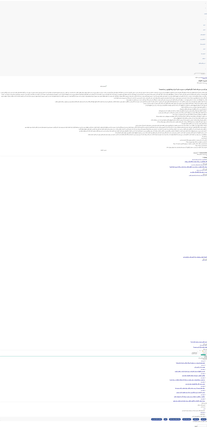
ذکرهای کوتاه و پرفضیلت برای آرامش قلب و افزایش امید (195, 257)
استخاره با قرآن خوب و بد (156, 419)
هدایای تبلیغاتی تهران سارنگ (175, 419)
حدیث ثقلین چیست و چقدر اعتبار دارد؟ (199, 341)
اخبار (204, 29)
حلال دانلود (203, 419)
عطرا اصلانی (202, 412)
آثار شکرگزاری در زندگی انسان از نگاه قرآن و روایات (196, 161)
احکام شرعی (202, 39)
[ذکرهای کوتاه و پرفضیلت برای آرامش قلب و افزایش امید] (126, 215)
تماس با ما (203, 53)
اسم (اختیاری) (194, 352)
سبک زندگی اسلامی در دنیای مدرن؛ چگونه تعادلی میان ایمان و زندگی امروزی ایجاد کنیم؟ (188, 166)
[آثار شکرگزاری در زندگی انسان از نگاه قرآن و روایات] (199, 159)
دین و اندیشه (203, 77)
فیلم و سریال (202, 44)
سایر (204, 48)
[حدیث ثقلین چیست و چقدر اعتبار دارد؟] (126, 299)
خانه (206, 77)
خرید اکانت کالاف (202, 63)
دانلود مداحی (202, 34)
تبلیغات (203, 58)
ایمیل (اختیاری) (194, 353)
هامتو (165, 419)
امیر (204, 408)
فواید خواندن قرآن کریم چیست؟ (200, 347)
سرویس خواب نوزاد (186, 419)
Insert (196, 426)
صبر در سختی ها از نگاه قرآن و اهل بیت (198, 172)
